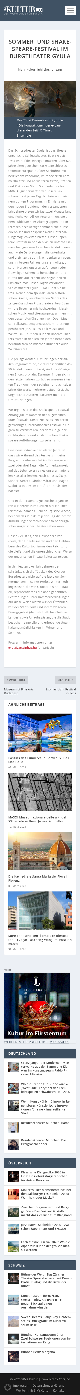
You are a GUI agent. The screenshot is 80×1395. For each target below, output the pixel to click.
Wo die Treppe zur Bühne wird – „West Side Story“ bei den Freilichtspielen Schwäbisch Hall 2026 (45, 1088)
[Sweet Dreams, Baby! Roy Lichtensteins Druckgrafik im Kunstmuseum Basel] (14, 1321)
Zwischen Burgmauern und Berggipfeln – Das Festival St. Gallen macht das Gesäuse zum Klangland (46, 1211)
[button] (7, 1387)
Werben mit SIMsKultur (33, 1390)
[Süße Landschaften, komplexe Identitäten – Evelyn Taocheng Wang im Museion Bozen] (40, 910)
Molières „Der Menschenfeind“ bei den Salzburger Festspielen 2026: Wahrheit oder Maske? (46, 1194)
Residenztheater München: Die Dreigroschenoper (43, 1142)
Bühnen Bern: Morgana (38, 1352)
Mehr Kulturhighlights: (34, 69)
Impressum (21, 1385)
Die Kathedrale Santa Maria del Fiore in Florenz (39, 878)
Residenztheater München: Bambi (45, 1123)
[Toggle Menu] (70, 10)
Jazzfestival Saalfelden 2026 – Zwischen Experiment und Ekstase (45, 1227)
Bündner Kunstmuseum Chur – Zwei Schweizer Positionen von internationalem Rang (46, 1338)
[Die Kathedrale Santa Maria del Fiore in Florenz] (40, 851)
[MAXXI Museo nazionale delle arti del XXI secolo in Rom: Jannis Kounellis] (40, 792)
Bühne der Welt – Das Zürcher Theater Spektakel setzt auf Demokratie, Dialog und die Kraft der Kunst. (46, 1280)
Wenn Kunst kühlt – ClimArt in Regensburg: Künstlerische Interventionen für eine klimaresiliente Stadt (46, 1107)
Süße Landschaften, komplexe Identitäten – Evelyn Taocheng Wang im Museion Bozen (40, 939)
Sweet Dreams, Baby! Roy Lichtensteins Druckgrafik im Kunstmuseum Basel (46, 1321)
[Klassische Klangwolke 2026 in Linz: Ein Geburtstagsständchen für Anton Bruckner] (14, 1176)
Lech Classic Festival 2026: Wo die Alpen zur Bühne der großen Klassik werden (45, 1246)
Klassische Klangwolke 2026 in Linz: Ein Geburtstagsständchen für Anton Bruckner (44, 1176)
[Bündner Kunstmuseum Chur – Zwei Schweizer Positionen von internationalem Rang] (14, 1339)
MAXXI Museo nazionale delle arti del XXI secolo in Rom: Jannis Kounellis (37, 819)
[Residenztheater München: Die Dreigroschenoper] (14, 1144)
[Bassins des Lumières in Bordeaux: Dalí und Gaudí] (40, 733)
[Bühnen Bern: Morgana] (14, 1356)
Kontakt (58, 1390)
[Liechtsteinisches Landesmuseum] (37, 1037)
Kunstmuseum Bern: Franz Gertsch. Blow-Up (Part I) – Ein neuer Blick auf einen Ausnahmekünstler (42, 1301)
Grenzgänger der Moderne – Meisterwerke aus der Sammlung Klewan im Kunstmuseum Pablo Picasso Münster (46, 1068)
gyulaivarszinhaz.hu (22, 647)
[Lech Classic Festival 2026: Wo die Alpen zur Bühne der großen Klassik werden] (14, 1246)
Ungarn (56, 69)
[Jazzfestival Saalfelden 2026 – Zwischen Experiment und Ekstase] (14, 1229)
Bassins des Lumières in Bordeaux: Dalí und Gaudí (38, 760)
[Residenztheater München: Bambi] (14, 1127)
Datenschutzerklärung (48, 1385)
